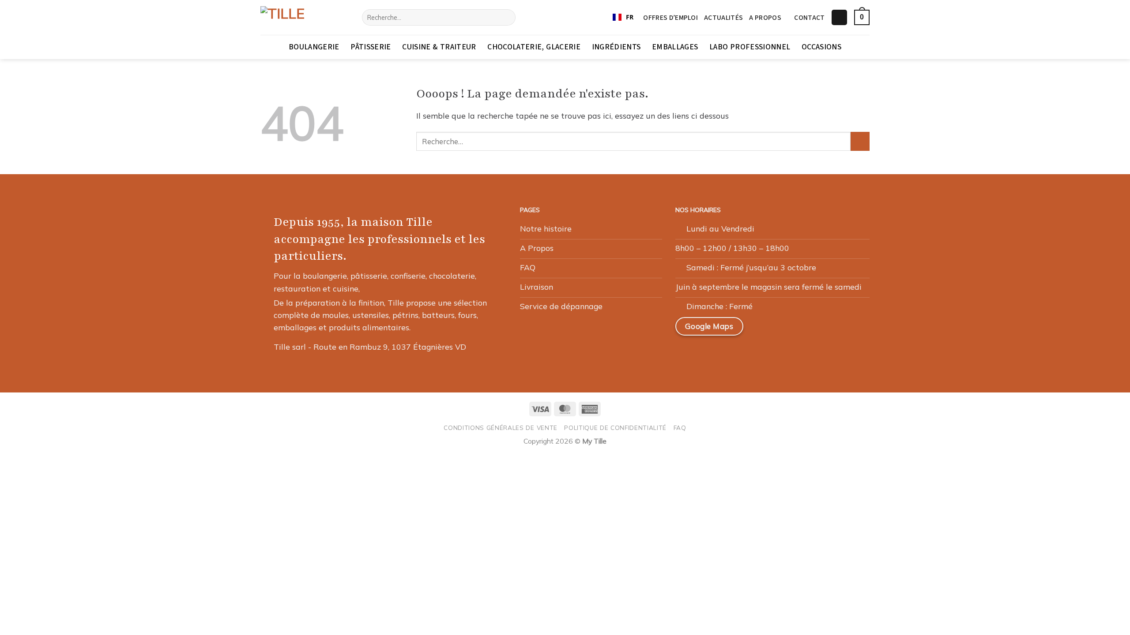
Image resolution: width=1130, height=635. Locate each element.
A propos (765, 17)
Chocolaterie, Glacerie (533, 46)
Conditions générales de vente (500, 427)
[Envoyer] (506, 17)
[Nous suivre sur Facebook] (764, 330)
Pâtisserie (370, 46)
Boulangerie (314, 46)
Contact (809, 17)
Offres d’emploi (670, 17)
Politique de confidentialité (615, 427)
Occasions (821, 46)
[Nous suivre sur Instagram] (784, 330)
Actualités (723, 17)
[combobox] (623, 17)
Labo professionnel (749, 46)
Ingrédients (616, 46)
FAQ (680, 427)
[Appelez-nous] (827, 330)
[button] (839, 18)
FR (629, 17)
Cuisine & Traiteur (439, 46)
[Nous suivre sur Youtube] (848, 330)
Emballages (675, 46)
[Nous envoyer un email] (806, 330)
